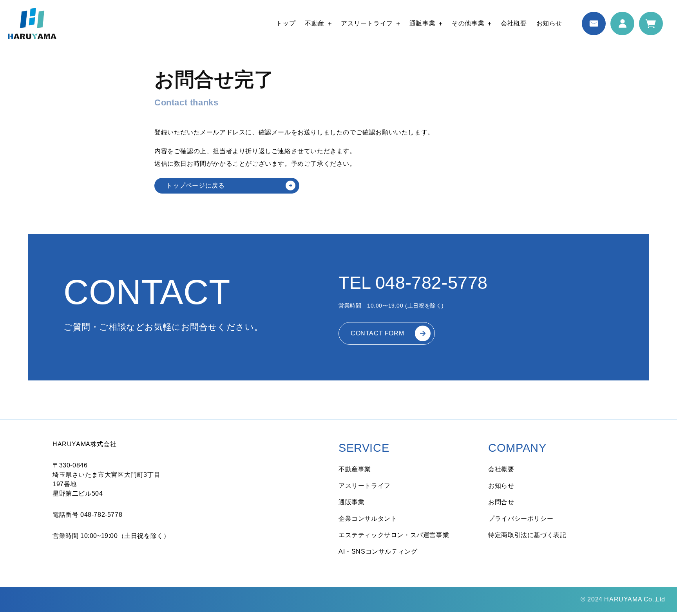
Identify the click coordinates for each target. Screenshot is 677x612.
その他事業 (468, 23)
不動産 (314, 23)
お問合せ (501, 502)
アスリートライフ (367, 23)
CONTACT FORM (377, 333)
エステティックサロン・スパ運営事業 (393, 535)
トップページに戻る (195, 185)
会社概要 (514, 23)
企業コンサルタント (367, 518)
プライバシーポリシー (520, 518)
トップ (285, 23)
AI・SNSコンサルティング (377, 551)
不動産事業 (354, 469)
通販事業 (422, 23)
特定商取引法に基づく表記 (527, 535)
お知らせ (549, 23)
